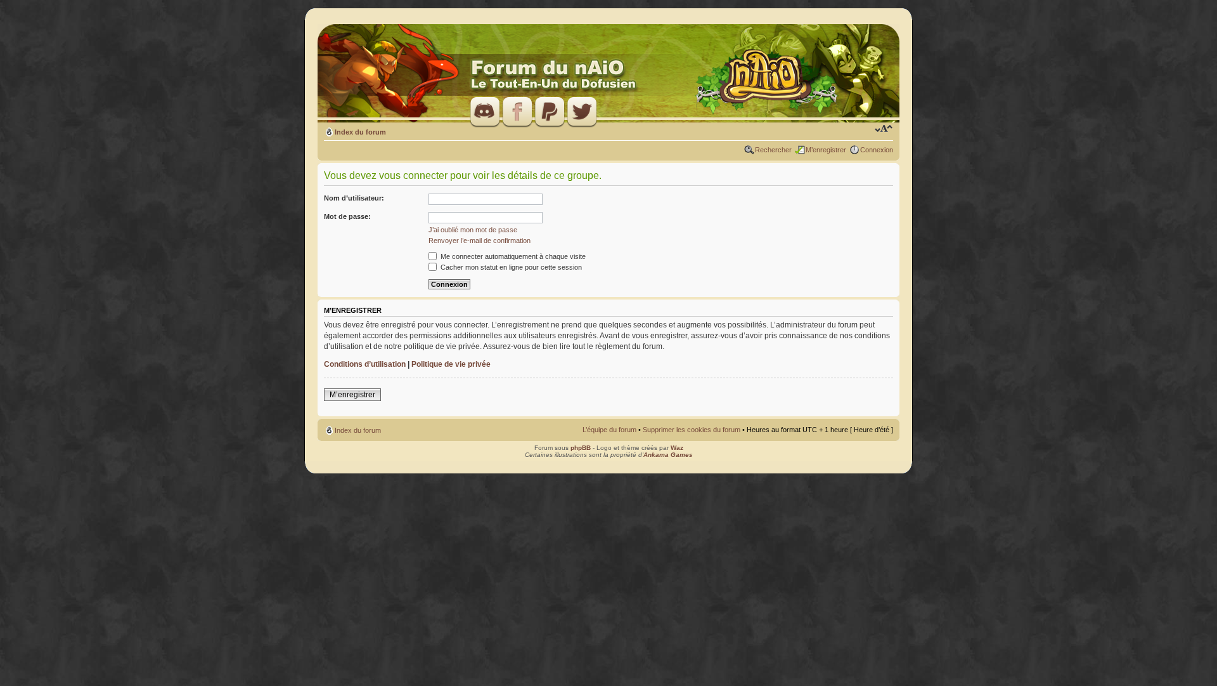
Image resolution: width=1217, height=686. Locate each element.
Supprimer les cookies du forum (691, 429)
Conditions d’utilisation (365, 364)
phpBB (580, 447)
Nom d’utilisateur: (354, 198)
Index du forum (360, 132)
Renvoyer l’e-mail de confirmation (479, 240)
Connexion (876, 150)
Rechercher (773, 150)
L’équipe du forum (609, 429)
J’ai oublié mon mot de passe (472, 230)
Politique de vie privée (451, 364)
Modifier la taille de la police (884, 129)
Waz (677, 447)
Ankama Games (668, 454)
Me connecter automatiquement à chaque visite (512, 256)
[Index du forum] (608, 74)
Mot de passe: (347, 216)
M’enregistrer (826, 150)
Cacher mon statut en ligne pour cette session (510, 267)
